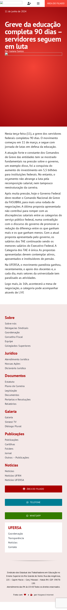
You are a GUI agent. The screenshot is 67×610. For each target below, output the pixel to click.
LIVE (21, 292)
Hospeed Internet (46, 594)
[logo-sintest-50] (11, 2)
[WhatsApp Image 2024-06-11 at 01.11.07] (33, 54)
